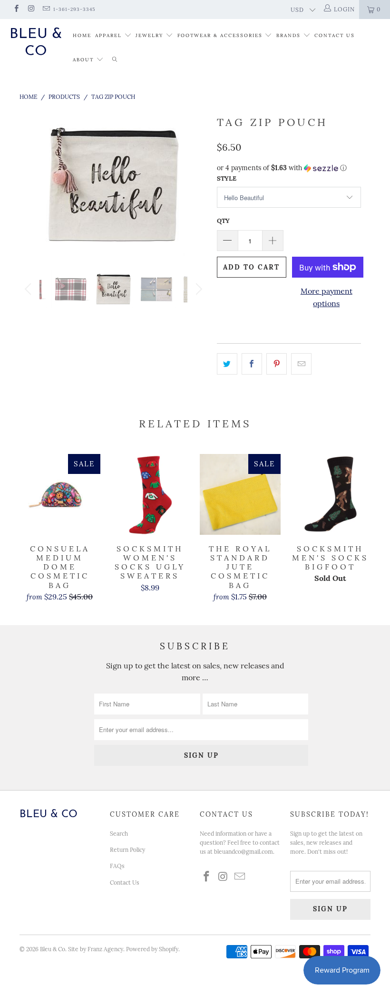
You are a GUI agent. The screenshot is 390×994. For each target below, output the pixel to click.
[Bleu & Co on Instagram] (31, 9)
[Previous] (29, 184)
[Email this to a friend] (301, 364)
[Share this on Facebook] (252, 364)
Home (82, 35)
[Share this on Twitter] (227, 364)
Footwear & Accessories (220, 35)
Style (226, 178)
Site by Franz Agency (95, 949)
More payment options (326, 297)
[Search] (114, 60)
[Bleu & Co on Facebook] (16, 9)
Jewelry (149, 35)
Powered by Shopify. (153, 949)
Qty (223, 221)
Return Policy (127, 849)
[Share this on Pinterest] (276, 364)
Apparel (108, 35)
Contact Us (334, 35)
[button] (289, 168)
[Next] (197, 184)
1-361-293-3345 (74, 9)
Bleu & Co (36, 43)
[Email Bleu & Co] (46, 9)
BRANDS (288, 35)
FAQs (117, 865)
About (84, 60)
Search (119, 833)
